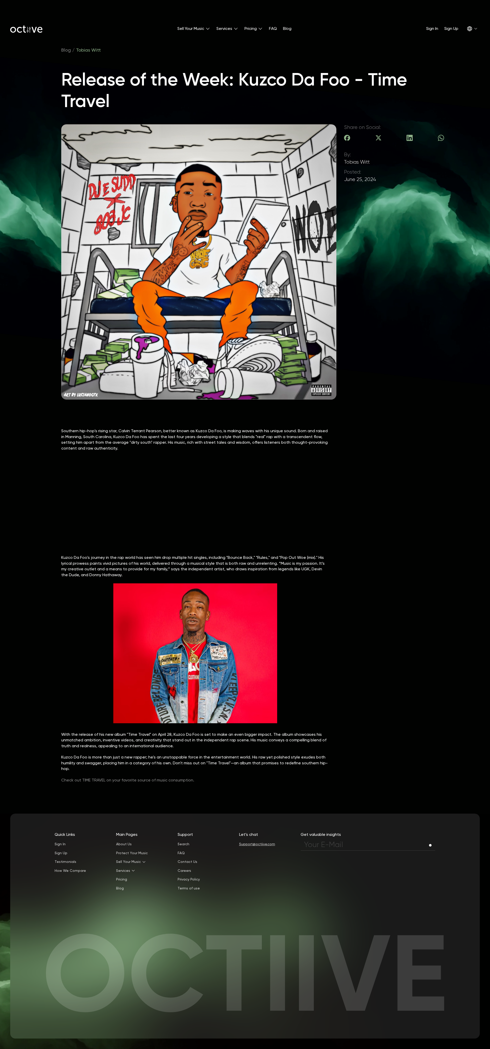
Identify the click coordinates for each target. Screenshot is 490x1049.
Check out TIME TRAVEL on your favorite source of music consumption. (127, 780)
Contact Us (187, 862)
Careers (184, 871)
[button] (193, 28)
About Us (124, 844)
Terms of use (189, 888)
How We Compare (70, 871)
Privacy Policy (189, 879)
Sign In (432, 28)
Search (183, 844)
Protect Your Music (132, 853)
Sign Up (451, 28)
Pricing (121, 879)
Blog (287, 28)
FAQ (273, 28)
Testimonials (65, 862)
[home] (26, 29)
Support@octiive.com (257, 844)
